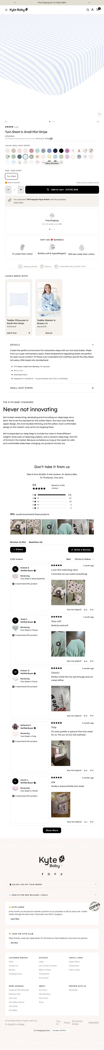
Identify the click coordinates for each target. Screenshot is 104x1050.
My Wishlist (43, 978)
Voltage (21, 1024)
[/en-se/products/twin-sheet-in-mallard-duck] (79, 156)
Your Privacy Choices (48, 966)
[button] (12, 127)
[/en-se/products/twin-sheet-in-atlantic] (19, 156)
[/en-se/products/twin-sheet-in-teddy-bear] (79, 150)
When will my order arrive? (87, 182)
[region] (52, 526)
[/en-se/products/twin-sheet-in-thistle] (67, 156)
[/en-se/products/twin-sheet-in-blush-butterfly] (91, 150)
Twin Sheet (11, 176)
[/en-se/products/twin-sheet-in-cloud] (7, 150)
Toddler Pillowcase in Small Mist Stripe (17, 322)
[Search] (88, 10)
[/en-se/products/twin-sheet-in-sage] (37, 150)
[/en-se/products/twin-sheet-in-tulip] (73, 156)
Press (41, 1002)
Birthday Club (14, 994)
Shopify (11, 1024)
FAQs (11, 961)
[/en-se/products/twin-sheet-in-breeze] (55, 156)
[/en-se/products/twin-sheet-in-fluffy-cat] (19, 162)
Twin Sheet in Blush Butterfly (32, 579)
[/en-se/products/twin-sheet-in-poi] (67, 150)
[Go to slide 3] (54, 121)
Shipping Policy (15, 974)
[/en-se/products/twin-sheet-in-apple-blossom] (31, 150)
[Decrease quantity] (8, 190)
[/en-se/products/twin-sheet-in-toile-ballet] (91, 156)
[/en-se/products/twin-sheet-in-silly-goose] (31, 156)
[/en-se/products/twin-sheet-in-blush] (25, 150)
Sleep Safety (74, 961)
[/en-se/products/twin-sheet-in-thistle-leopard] (37, 162)
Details (15, 344)
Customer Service (18, 958)
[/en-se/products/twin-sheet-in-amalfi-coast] (31, 162)
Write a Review (83, 550)
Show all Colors (52, 163)
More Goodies (16, 986)
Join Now (14, 943)
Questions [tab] (35, 543)
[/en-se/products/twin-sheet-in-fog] (43, 150)
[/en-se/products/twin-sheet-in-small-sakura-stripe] (43, 156)
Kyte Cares (43, 998)
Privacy (67, 1022)
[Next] (89, 2)
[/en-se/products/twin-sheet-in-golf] (13, 156)
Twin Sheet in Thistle (29, 791)
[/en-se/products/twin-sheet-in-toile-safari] (7, 162)
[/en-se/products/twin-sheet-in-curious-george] (61, 162)
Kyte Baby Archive (16, 1002)
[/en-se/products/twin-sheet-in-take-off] (13, 162)
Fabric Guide (74, 970)
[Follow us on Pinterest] (55, 874)
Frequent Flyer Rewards (19, 990)
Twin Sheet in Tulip (28, 736)
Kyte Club (13, 998)
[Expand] (95, 884)
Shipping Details (30, 266)
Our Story (43, 990)
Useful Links (76, 958)
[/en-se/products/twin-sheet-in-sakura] (19, 150)
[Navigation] (6, 10)
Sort (68, 559)
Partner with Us (77, 986)
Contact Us (13, 966)
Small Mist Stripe (21, 388)
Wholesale (73, 990)
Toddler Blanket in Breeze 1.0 (46, 322)
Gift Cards (13, 1006)
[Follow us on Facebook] (42, 874)
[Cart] (97, 9)
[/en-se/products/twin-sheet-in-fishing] (7, 156)
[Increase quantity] (21, 190)
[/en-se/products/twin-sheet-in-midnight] (61, 150)
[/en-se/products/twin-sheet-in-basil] (61, 156)
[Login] (92, 9)
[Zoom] (99, 114)
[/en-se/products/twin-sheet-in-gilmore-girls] (37, 156)
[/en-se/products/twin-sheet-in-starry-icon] (25, 162)
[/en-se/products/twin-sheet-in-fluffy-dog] (85, 150)
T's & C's (58, 1022)
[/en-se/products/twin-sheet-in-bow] (73, 150)
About (42, 986)
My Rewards (44, 974)
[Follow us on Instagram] (49, 874)
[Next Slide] (92, 526)
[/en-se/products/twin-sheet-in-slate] (49, 150)
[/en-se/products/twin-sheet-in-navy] (55, 150)
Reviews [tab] (18, 543)
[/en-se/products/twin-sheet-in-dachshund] (43, 162)
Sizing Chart (74, 966)
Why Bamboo (44, 994)
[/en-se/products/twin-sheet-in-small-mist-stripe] (25, 156)
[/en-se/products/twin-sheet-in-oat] (13, 150)
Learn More (18, 202)
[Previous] (15, 2)
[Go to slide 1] (49, 121)
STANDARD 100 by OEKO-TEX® (72, 266)
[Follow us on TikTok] (61, 874)
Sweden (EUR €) (59, 1030)
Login (41, 961)
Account (43, 958)
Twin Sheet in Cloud (28, 681)
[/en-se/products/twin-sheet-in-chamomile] (49, 156)
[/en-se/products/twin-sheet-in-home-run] (85, 156)
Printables (13, 1010)
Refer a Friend (45, 970)
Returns (48, 266)
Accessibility (94, 1022)
